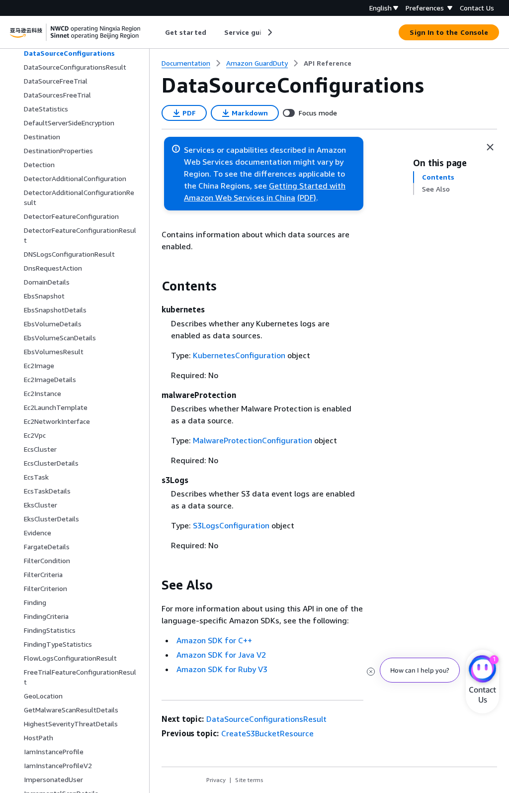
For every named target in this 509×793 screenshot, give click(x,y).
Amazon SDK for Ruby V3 (221, 669)
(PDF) (306, 197)
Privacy (216, 780)
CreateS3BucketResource (267, 733)
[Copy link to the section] (154, 286)
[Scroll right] (269, 32)
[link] (327, 63)
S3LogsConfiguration (231, 525)
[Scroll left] (158, 32)
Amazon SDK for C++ (214, 640)
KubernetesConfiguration (239, 355)
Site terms (249, 780)
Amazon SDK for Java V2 (221, 655)
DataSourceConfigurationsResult (266, 719)
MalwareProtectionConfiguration (252, 440)
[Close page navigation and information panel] (490, 147)
